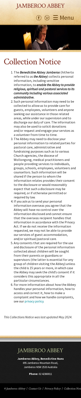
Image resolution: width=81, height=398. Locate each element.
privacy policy (34, 301)
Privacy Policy (52, 389)
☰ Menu (63, 17)
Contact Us (34, 389)
